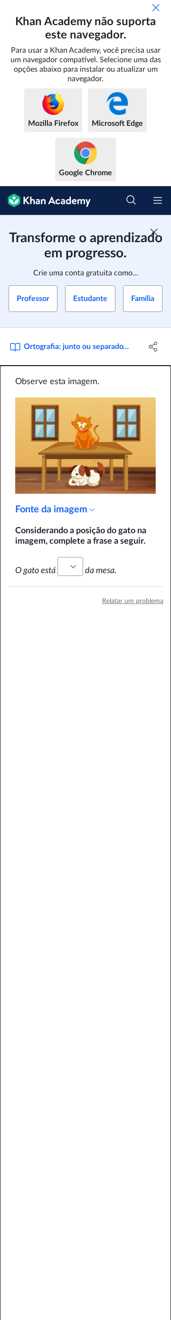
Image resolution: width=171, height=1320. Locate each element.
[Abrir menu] (157, 200)
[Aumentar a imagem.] (85, 445)
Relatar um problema (132, 601)
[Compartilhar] (153, 346)
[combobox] (70, 566)
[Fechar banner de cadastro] (153, 232)
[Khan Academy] (45, 201)
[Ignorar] (155, 7)
